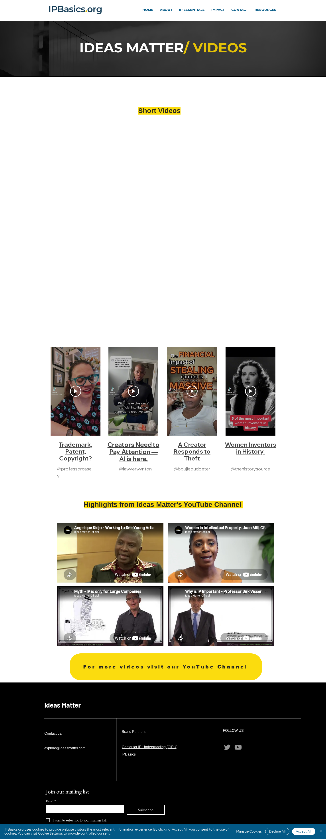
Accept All (304, 831)
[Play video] (75, 391)
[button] (166, 9)
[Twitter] (227, 747)
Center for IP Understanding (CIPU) (149, 747)
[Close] (320, 831)
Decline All (277, 831)
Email (51, 801)
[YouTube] (238, 747)
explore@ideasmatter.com (64, 748)
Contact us (52, 733)
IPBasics (129, 754)
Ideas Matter (62, 705)
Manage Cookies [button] (249, 831)
